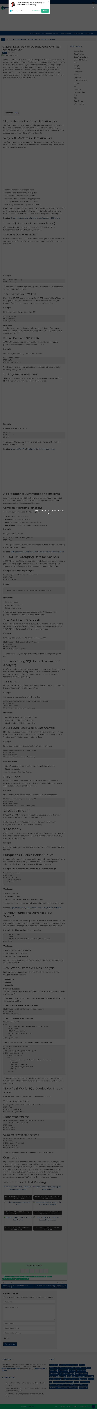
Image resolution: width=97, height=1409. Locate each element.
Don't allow (36, 11)
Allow (45, 11)
